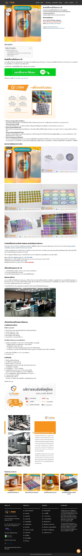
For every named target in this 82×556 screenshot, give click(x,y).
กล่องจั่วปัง (17, 247)
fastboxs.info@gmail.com (13, 525)
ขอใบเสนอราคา (48, 532)
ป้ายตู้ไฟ (27, 535)
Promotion (48, 2)
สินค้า (42, 2)
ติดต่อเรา (71, 2)
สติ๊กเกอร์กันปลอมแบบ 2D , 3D (13, 54)
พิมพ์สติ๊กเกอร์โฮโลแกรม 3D (11, 50)
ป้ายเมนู (27, 540)
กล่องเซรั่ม (27, 519)
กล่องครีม (73, 246)
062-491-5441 (57, 23)
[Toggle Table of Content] (29, 48)
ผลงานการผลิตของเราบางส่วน (13, 51)
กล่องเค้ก (13, 247)
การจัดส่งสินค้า (47, 519)
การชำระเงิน (47, 516)
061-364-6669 (49, 23)
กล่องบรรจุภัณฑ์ (29, 510)
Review (60, 2)
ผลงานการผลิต (23, 260)
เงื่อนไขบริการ (47, 521)
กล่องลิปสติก (7, 247)
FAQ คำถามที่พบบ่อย (49, 530)
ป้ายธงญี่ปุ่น (28, 538)
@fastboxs (16, 257)
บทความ (66, 2)
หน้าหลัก (37, 2)
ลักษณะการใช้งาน (11, 55)
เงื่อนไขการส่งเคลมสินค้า (50, 527)
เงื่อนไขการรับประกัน (49, 524)
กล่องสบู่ (68, 246)
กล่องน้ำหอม (28, 524)
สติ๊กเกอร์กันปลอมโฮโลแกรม (52, 27)
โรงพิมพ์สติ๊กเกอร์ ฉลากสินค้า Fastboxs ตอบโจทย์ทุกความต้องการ (19, 53)
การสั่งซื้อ (46, 513)
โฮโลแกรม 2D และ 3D (60, 28)
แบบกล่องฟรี (55, 2)
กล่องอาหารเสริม (29, 530)
